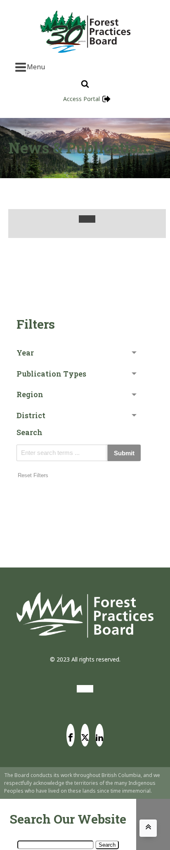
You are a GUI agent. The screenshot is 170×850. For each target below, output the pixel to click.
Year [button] (25, 353)
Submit (124, 453)
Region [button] (30, 394)
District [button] (31, 415)
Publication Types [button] (51, 374)
